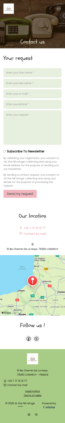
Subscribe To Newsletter (26, 151)
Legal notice (32, 391)
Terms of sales (32, 395)
